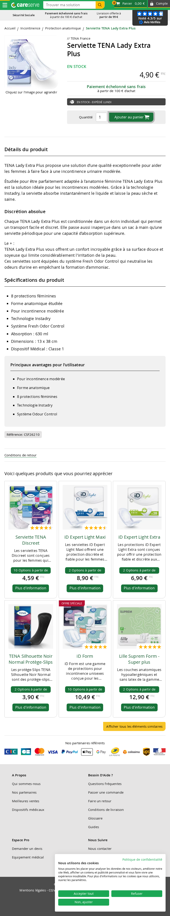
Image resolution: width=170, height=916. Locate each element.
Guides (93, 827)
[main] (85, 380)
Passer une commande (106, 792)
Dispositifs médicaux (28, 809)
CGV (52, 890)
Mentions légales (32, 890)
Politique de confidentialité (142, 860)
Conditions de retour (20, 455)
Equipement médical (28, 857)
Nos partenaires (24, 792)
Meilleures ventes (25, 801)
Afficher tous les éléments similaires (134, 726)
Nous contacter (100, 848)
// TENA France (78, 38)
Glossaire (95, 818)
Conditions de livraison (106, 809)
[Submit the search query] (100, 5)
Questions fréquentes (105, 783)
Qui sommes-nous (26, 783)
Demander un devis (27, 848)
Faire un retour (99, 801)
